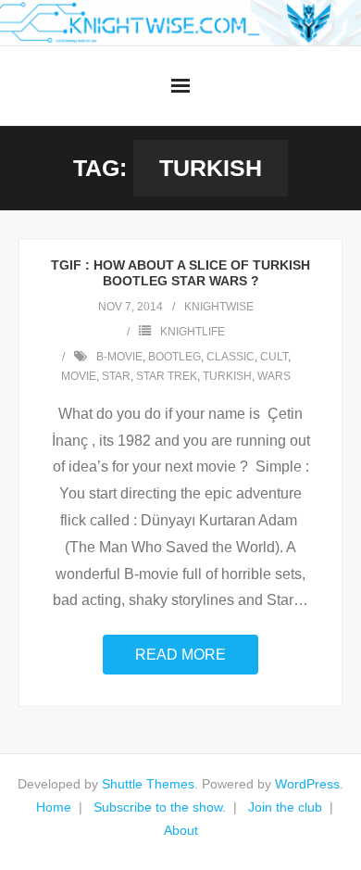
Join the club (285, 807)
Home (53, 807)
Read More (180, 654)
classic (230, 356)
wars (274, 376)
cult (274, 356)
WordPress (307, 783)
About (181, 830)
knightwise (219, 306)
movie (78, 376)
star (116, 376)
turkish (227, 376)
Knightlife (192, 331)
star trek (166, 376)
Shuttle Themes (148, 783)
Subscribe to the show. (159, 807)
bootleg (174, 356)
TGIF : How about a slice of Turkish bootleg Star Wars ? (180, 273)
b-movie (119, 356)
